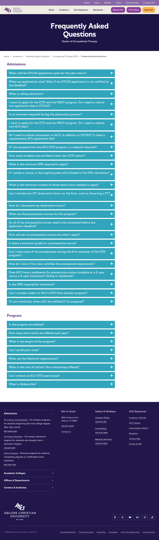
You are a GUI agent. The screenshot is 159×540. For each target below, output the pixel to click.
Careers (118, 3)
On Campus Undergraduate (16, 420)
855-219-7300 (10, 465)
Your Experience (81, 10)
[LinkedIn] (137, 517)
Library (97, 3)
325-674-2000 (67, 426)
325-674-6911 (9, 448)
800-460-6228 (10, 431)
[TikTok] (152, 517)
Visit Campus (134, 10)
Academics (64, 10)
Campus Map (134, 439)
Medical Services (103, 439)
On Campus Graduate (13, 436)
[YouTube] (130, 517)
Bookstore (133, 433)
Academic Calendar (137, 418)
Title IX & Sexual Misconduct (130, 532)
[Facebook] (115, 517)
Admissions (98, 10)
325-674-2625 (101, 443)
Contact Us (66, 431)
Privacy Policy (101, 532)
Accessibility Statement (68, 532)
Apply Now (148, 10)
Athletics (107, 3)
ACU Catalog (134, 423)
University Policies (149, 532)
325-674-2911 (100, 422)
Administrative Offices (138, 428)
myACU (87, 3)
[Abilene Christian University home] (13, 9)
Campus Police (102, 417)
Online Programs (11, 453)
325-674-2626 (101, 433)
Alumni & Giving (132, 3)
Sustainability (113, 532)
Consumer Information (86, 532)
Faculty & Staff (135, 444)
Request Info (118, 10)
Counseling (100, 428)
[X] (122, 517)
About (51, 10)
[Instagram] (145, 517)
